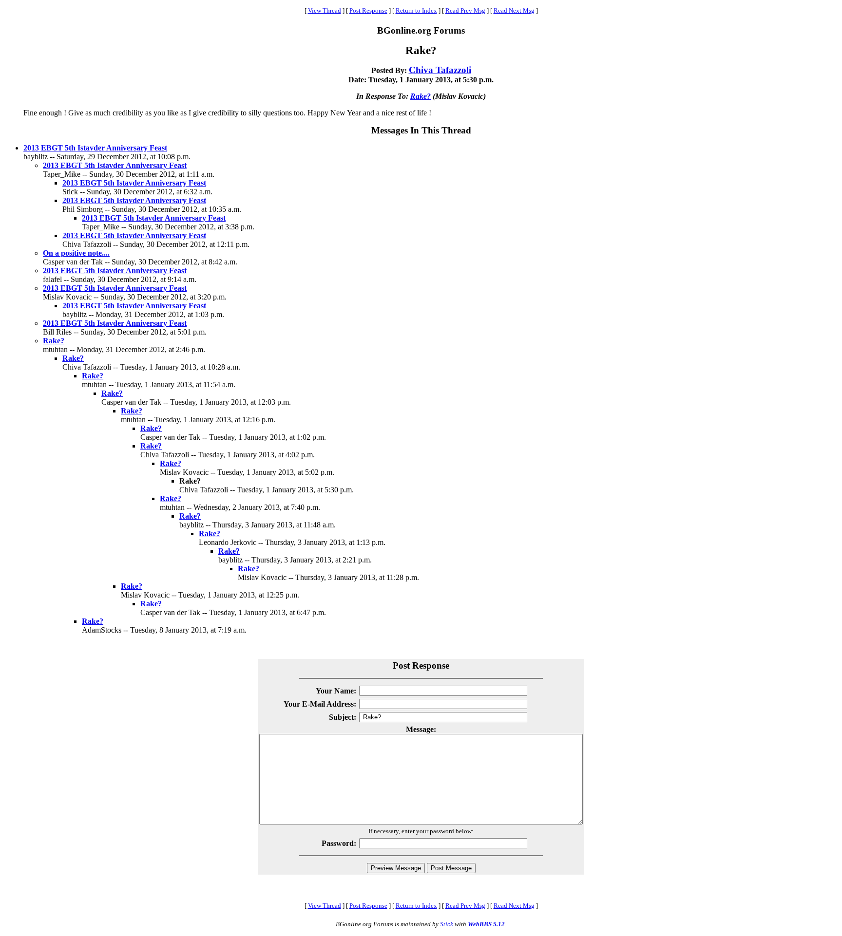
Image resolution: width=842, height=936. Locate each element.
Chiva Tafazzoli (440, 70)
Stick (446, 924)
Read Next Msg (514, 10)
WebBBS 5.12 (486, 924)
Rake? (420, 96)
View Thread (324, 10)
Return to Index (416, 10)
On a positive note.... (76, 253)
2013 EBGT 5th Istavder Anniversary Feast (95, 148)
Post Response (368, 10)
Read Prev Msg (465, 10)
